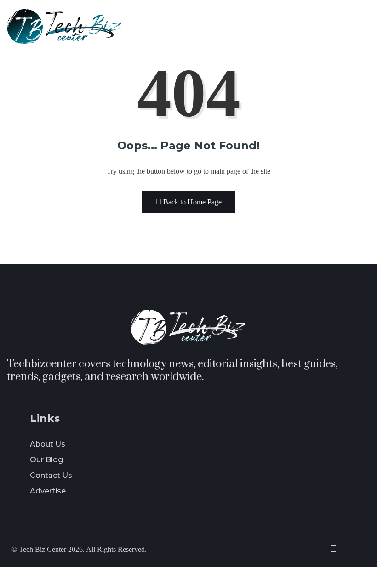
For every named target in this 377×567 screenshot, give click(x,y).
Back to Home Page (192, 202)
